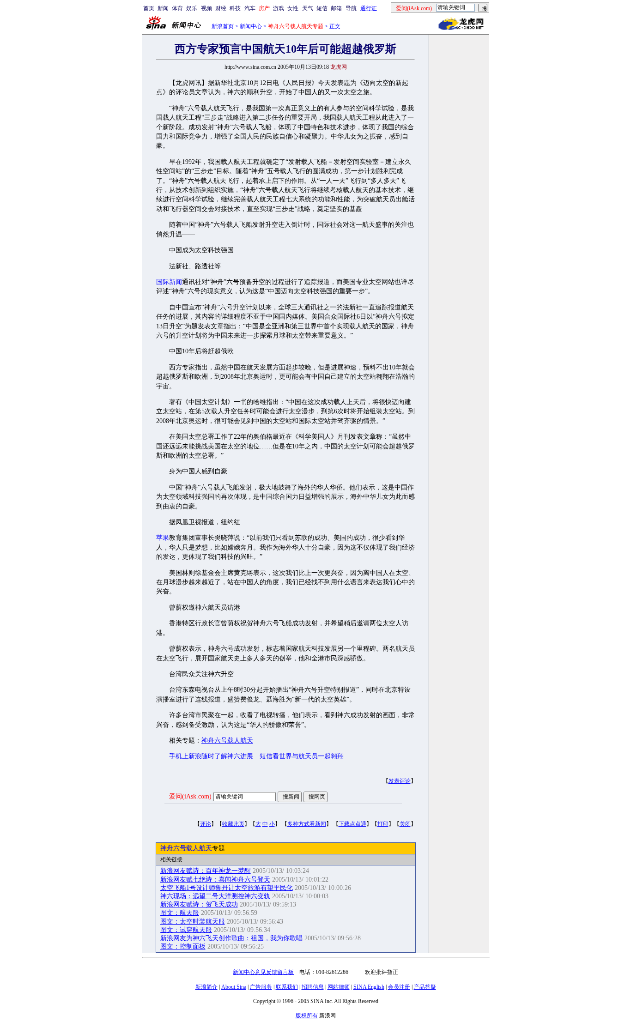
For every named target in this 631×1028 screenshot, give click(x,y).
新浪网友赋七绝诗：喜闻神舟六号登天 (215, 879)
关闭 (405, 824)
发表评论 (399, 781)
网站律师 (339, 987)
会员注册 (399, 987)
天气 (307, 8)
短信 (322, 8)
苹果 (162, 537)
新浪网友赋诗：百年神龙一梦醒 (205, 870)
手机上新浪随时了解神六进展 (211, 756)
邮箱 (336, 8)
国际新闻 (169, 281)
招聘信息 (313, 987)
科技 (235, 8)
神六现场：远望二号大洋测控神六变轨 (215, 896)
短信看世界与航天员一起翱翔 (302, 756)
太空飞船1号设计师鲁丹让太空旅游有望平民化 (226, 887)
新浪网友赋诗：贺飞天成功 (199, 904)
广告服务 (261, 987)
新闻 (163, 8)
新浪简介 (206, 987)
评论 (205, 824)
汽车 (249, 8)
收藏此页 (233, 824)
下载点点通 (352, 824)
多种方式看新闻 (306, 824)
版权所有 (307, 1015)
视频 (206, 8)
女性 (292, 8)
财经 (220, 8)
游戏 (278, 8)
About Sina (233, 987)
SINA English (368, 987)
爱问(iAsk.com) (190, 796)
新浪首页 (223, 26)
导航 (351, 8)
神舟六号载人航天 (227, 740)
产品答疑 (425, 987)
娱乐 (191, 8)
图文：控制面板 (183, 946)
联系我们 (287, 987)
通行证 (368, 8)
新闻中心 (251, 26)
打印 (382, 824)
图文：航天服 (179, 912)
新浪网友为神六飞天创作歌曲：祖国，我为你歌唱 (231, 938)
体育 (177, 8)
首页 (148, 8)
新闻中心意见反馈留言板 (263, 972)
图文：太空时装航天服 (192, 921)
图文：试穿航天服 (186, 929)
